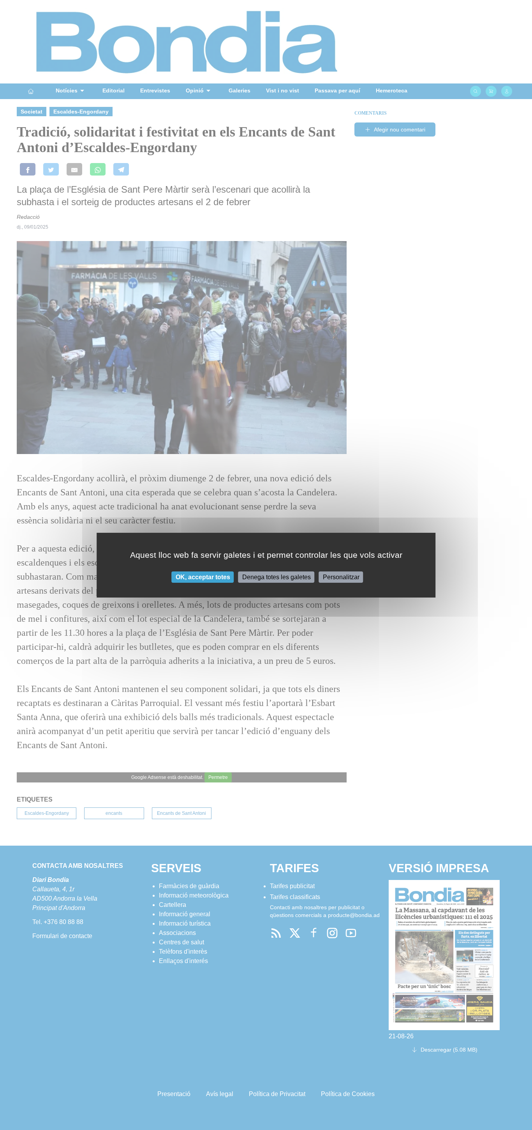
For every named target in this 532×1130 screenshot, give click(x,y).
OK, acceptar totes (203, 576)
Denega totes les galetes (276, 576)
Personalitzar (341, 576)
